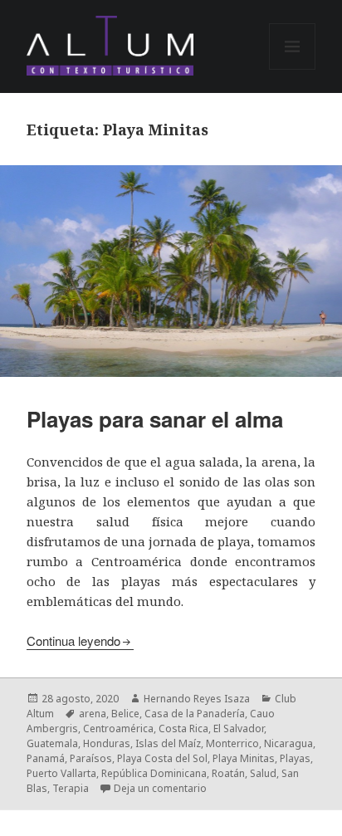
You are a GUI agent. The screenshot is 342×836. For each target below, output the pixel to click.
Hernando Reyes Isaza (197, 699)
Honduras (106, 743)
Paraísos (91, 758)
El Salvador (238, 728)
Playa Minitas (244, 758)
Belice (125, 713)
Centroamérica (118, 728)
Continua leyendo (73, 640)
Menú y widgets (292, 69)
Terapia (70, 788)
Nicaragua (288, 743)
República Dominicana (154, 773)
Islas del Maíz (168, 743)
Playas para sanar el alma (155, 418)
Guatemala (52, 743)
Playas (295, 758)
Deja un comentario (160, 788)
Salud (263, 773)
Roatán (228, 773)
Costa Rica (183, 728)
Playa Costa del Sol (162, 758)
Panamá (46, 758)
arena (92, 713)
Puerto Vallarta (61, 773)
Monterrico (232, 743)
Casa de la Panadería (194, 713)
